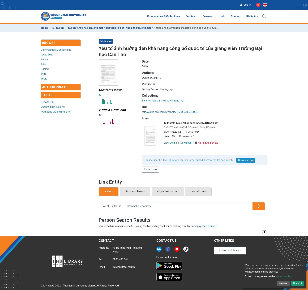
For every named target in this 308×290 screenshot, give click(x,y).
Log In (247, 4)
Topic (44, 78)
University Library (229, 250)
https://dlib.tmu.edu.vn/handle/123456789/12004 (170, 111)
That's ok (297, 283)
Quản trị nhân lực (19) (53, 106)
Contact (235, 16)
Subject (45, 69)
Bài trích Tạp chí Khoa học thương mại (128, 27)
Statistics (252, 16)
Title (43, 64)
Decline (283, 283)
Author (44, 59)
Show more (150, 169)
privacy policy (284, 276)
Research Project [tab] (135, 191)
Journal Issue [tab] (198, 191)
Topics (48, 95)
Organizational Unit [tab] (167, 191)
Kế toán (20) (47, 102)
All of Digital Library (114, 206)
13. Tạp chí (57, 27)
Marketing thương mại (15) (56, 111)
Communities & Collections (163, 16)
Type (43, 73)
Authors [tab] (108, 191)
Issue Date (47, 54)
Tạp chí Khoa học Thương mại (85, 27)
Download (243, 160)
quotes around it (208, 226)
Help (222, 16)
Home (44, 27)
